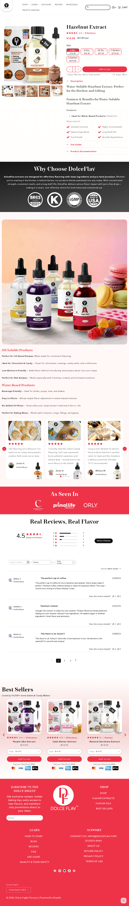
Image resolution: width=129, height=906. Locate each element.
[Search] (87, 7)
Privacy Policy (93, 856)
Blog (33, 841)
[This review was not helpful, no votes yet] (118, 596)
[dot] (60, 476)
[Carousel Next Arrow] (57, 91)
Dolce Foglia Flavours (26, 897)
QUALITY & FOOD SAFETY (34, 862)
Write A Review (103, 541)
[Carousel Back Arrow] (6, 91)
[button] (25, 4)
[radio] (73, 52)
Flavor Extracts (103, 798)
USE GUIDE (33, 856)
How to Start (34, 836)
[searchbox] (17, 562)
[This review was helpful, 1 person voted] (113, 596)
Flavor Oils (103, 803)
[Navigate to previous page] (52, 660)
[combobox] (97, 7)
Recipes (34, 846)
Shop (103, 793)
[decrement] (69, 69)
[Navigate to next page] (76, 660)
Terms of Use (94, 861)
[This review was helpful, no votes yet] (113, 649)
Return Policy (93, 851)
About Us (93, 846)
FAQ (33, 851)
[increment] (78, 69)
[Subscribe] (40, 818)
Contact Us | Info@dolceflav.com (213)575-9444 (93, 838)
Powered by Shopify (50, 897)
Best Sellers (104, 808)
